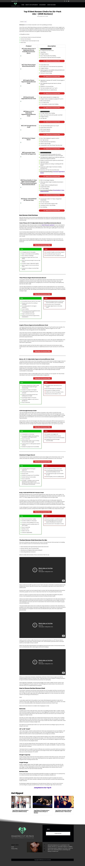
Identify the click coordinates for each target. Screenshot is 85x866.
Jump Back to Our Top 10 (42, 788)
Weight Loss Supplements (31, 4)
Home (23, 4)
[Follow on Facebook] (64, 1)
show (25, 21)
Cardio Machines (51, 4)
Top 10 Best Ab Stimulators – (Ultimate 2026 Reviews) (20, 811)
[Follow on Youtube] (68, 1)
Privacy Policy (14, 848)
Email (12, 847)
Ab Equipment (42, 4)
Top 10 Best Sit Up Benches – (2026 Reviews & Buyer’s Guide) (42, 812)
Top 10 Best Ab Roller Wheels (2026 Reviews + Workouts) (63, 811)
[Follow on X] (66, 1)
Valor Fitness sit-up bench (48, 225)
